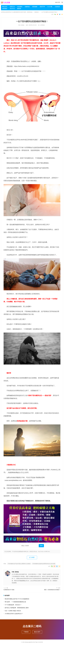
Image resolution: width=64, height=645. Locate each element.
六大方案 (49, 6)
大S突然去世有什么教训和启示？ (14, 613)
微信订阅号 (37, 632)
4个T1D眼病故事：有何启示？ (13, 604)
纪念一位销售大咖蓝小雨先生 (13, 610)
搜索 (41, 545)
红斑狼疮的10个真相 (9, 589)
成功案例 (19, 6)
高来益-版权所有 (29, 642)
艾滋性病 (57, 6)
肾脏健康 (34, 6)
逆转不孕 (42, 6)
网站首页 (4, 6)
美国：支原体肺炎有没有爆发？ (52, 589)
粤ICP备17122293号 (38, 642)
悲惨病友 (27, 6)
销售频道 (4, 8)
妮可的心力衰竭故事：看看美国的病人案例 (16, 607)
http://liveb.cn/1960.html (44, 551)
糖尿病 (19, 8)
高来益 (23, 25)
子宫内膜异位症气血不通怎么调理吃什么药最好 (19, 563)
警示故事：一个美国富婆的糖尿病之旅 (15, 601)
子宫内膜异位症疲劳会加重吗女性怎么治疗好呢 (43, 563)
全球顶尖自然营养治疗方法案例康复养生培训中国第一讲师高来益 (16, 12)
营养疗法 (12, 6)
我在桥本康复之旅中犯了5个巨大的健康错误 (17, 599)
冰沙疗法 (12, 8)
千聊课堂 (26, 632)
